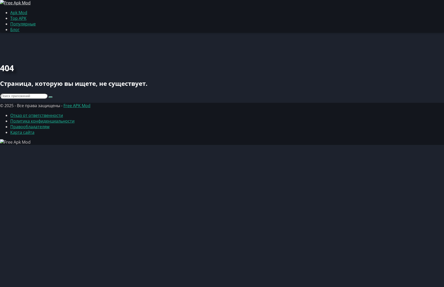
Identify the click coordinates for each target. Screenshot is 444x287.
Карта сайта (22, 132)
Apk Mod (18, 12)
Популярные (23, 24)
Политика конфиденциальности (42, 121)
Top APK (18, 18)
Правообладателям (30, 126)
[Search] (51, 97)
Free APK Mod (76, 105)
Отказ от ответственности (36, 115)
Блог (15, 29)
